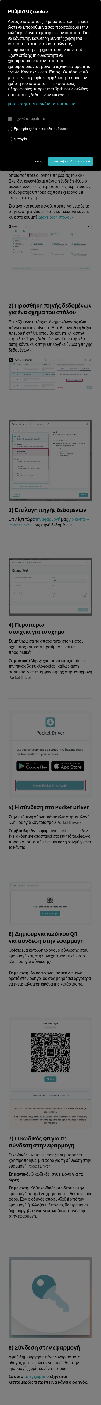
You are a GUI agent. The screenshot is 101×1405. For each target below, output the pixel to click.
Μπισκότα (41, 103)
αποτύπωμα (64, 103)
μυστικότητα (19, 103)
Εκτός (37, 161)
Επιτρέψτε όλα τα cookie (70, 161)
